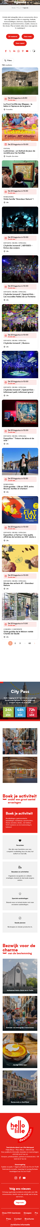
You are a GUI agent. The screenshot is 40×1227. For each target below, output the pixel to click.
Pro (36, 1213)
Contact (17, 1218)
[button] (33, 51)
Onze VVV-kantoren (11, 1213)
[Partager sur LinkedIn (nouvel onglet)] (14, 51)
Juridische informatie (20, 1224)
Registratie (20, 1202)
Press (8, 1218)
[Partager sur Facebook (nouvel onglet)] (6, 51)
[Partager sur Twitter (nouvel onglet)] (10, 51)
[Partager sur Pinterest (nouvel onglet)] (23, 51)
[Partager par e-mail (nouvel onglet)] (27, 51)
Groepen (28, 1213)
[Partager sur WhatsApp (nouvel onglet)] (18, 51)
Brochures (29, 1218)
